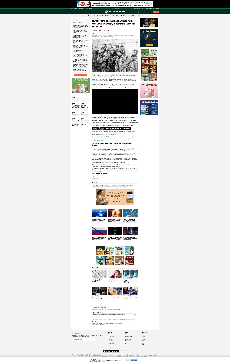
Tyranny (104, 36)
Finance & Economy (115, 15)
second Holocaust (99, 36)
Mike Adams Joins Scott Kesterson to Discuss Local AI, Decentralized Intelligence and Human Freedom (76, 107)
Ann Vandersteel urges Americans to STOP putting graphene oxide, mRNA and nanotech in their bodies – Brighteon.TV (130, 281)
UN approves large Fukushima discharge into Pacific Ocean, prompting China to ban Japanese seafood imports (130, 221)
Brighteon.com (95, 176)
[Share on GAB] (103, 33)
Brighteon (75, 8)
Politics (93, 15)
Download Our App (144, 8)
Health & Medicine (105, 15)
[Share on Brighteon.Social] (93, 33)
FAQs (153, 8)
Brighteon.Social (145, 335)
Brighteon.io (144, 333)
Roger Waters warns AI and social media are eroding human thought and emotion (80, 41)
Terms (99, 354)
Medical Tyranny (131, 35)
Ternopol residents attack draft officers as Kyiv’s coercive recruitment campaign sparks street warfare (80, 26)
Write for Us (110, 339)
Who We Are (110, 333)
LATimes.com (95, 178)
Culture (98, 15)
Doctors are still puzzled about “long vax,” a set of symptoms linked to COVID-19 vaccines (115, 280)
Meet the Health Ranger (112, 335)
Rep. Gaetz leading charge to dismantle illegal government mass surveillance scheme (130, 238)
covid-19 (100, 35)
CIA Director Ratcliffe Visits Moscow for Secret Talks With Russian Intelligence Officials (80, 36)
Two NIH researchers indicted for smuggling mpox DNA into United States (79, 70)
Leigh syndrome (118, 35)
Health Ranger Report (76, 94)
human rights (111, 35)
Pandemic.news (99, 140)
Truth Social (144, 339)
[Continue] (94, 339)
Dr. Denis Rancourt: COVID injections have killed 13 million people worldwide (114, 297)
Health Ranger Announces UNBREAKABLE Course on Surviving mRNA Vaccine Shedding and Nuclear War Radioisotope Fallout (85, 108)
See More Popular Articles (81, 75)
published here (104, 356)
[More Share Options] (111, 33)
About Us (150, 8)
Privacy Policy (110, 344)
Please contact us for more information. (98, 324)
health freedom (106, 35)
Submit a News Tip (111, 343)
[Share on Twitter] (98, 33)
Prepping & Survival (125, 15)
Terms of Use (110, 346)
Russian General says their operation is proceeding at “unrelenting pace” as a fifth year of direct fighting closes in (80, 65)
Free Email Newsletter (111, 336)
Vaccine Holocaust (110, 36)
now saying (94, 80)
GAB (143, 344)
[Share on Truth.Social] (106, 33)
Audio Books (91, 8)
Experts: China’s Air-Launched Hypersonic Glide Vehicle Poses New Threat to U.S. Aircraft (80, 55)
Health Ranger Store (128, 336)
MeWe (143, 343)
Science (132, 15)
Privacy (96, 354)
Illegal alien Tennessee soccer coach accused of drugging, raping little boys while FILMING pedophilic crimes (115, 239)
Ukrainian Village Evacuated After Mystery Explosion (79, 51)
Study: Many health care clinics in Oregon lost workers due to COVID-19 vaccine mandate (130, 297)
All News (126, 335)
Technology (139, 15)
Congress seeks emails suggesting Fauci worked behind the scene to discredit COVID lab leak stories (99, 297)
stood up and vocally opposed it (128, 75)
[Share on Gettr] (108, 33)
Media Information (111, 340)
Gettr (143, 340)
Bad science (97, 18)
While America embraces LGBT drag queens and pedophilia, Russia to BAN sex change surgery (99, 238)
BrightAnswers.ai (137, 8)
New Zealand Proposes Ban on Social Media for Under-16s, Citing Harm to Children (80, 31)
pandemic (94, 36)
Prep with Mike (81, 8)
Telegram (143, 336)
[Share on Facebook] (96, 33)
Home (72, 8)
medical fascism (124, 35)
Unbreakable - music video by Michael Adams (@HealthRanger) (85, 115)
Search (158, 8)
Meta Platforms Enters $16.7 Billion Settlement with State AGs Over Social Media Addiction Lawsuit (80, 46)
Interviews (86, 8)
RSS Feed (127, 343)
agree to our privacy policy (100, 361)
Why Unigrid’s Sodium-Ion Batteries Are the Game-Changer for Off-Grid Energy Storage (80, 60)
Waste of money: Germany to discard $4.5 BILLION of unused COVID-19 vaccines (98, 280)
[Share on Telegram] (101, 33)
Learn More (128, 360)
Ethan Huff (101, 30)
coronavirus (96, 35)
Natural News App (128, 339)
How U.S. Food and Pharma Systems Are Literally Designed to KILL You (76, 115)
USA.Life (143, 346)
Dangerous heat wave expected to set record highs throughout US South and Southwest (114, 220)
